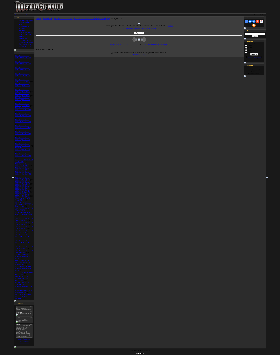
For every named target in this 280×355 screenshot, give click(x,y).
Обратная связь (25, 46)
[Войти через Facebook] (254, 21)
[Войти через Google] (261, 21)
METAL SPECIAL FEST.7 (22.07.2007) (22, 105)
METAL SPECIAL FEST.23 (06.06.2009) (23, 155)
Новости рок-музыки (24, 27)
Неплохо (249, 49)
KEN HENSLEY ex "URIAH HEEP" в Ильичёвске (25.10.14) (23, 284)
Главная (17, 14)
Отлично (249, 45)
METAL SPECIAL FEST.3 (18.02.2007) (22, 95)
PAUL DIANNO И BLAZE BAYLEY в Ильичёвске (22, 262)
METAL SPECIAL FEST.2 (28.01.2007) (22, 179)
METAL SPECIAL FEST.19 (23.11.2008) (23, 127)
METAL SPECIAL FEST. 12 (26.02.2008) (23, 57)
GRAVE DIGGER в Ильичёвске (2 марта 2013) (23, 256)
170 (123, 44)
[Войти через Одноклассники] (254, 25)
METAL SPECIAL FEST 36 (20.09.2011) (24, 227)
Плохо (249, 50)
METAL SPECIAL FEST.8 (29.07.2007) (22, 91)
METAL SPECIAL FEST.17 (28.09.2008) (23, 109)
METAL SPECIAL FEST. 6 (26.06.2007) (22, 69)
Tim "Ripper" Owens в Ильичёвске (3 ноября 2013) (23, 268)
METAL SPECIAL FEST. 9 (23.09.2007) (22, 99)
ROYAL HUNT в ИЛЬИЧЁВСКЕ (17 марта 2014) (22, 278)
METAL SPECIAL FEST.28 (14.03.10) (22, 187)
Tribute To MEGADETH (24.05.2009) (24, 161)
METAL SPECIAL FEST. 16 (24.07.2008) (23, 115)
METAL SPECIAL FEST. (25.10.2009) (22, 169)
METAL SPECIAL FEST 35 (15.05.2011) (24, 223)
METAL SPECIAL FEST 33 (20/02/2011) (24, 209)
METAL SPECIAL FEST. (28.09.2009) (22, 165)
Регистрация (22, 14)
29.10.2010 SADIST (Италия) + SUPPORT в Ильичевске (24, 204)
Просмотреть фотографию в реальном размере (139, 28)
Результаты (249, 57)
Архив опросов (257, 57)
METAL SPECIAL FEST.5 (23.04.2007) (22, 81)
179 (152, 44)
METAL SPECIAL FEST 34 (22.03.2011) (24, 219)
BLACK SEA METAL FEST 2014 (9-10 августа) (23, 296)
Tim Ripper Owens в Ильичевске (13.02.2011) (24, 213)
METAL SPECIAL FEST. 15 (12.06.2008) (23, 121)
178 (149, 44)
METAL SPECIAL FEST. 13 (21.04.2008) (23, 63)
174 (136, 44)
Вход (27, 14)
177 (146, 44)
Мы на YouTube (25, 34)
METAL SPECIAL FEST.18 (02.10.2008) (23, 133)
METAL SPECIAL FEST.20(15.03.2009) (22, 145)
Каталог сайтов (25, 40)
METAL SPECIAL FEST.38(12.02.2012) (22, 235)
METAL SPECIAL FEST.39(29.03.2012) (22, 241)
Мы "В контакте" (25, 32)
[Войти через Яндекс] (257, 21)
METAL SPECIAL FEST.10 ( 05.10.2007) (23, 75)
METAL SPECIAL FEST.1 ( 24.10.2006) (22, 85)
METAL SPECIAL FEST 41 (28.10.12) (24, 251)
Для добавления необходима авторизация (24, 341)
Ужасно (249, 52)
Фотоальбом (24, 38)
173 (133, 44)
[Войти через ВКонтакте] (250, 21)
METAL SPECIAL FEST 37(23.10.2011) (24, 231)
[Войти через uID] (246, 21)
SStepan (170, 26)
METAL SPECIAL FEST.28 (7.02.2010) (22, 183)
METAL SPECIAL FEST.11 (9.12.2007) (22, 191)
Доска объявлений (26, 42)
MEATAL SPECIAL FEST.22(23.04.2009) (22, 149)
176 (143, 44)
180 (155, 44)
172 (130, 44)
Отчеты (22, 30)
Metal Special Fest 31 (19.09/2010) (22, 199)
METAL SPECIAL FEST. (63, 19)
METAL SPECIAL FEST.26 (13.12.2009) (23, 173)
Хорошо (249, 47)
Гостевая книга (25, 44)
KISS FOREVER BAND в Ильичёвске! (24, 291)
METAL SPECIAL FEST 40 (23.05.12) (24, 247)
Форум (21, 36)
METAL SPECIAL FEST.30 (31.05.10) (22, 195)
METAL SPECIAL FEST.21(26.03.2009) (22, 139)
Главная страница (26, 20)
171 (126, 44)
